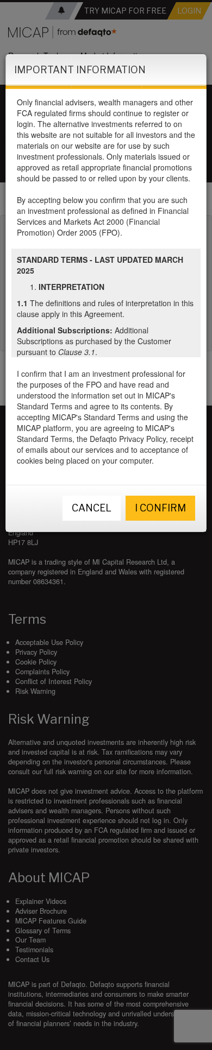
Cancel (91, 508)
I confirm (160, 508)
